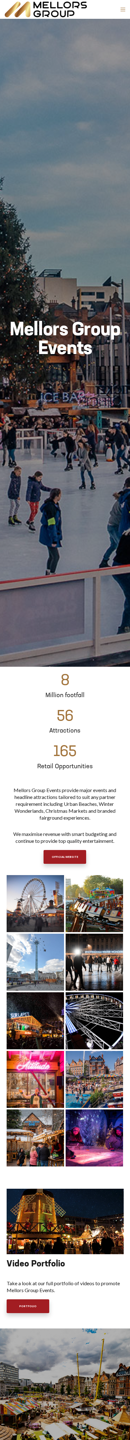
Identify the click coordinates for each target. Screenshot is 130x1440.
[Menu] (121, 9)
